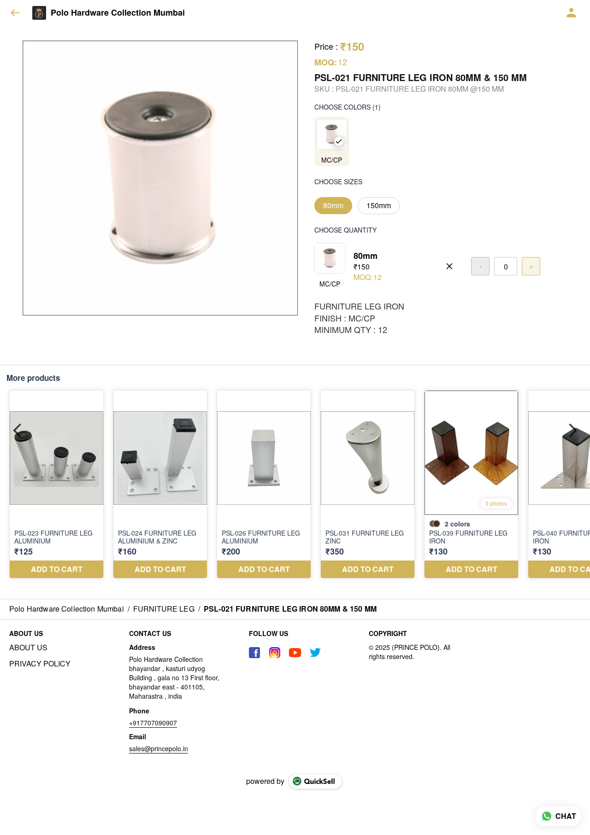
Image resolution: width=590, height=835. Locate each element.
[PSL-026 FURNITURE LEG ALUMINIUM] (264, 484)
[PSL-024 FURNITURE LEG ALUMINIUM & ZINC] (160, 484)
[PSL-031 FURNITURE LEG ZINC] (367, 484)
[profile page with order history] (571, 13)
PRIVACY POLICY (40, 664)
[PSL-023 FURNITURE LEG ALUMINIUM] (56, 484)
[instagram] (274, 652)
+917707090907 (153, 722)
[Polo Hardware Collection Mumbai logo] (39, 13)
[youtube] (295, 652)
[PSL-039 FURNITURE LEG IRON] (471, 484)
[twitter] (315, 652)
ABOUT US (28, 647)
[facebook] (254, 652)
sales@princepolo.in (158, 748)
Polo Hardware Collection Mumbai (118, 13)
